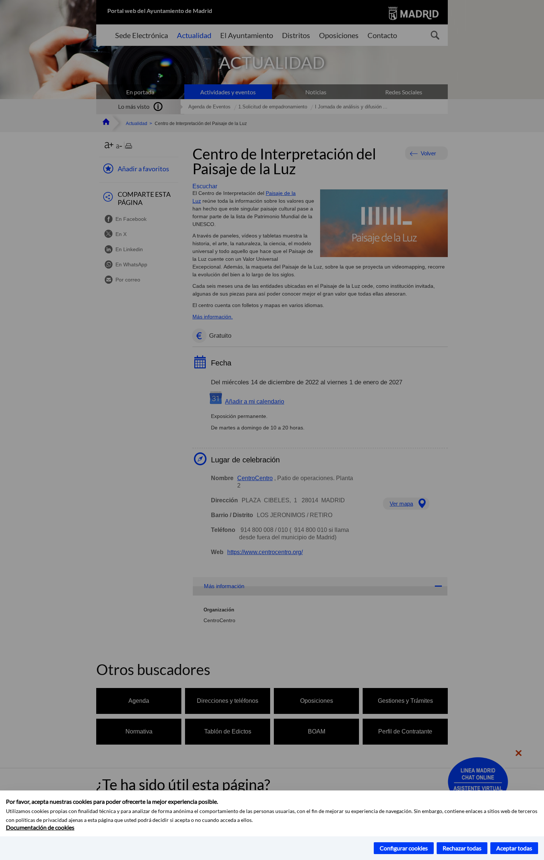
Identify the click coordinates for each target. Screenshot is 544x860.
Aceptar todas (514, 847)
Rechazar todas (462, 847)
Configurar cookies (404, 847)
